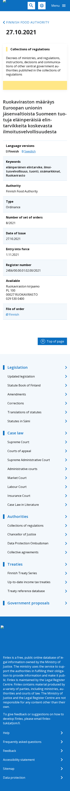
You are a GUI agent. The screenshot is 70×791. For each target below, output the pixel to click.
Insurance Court (18, 496)
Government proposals (28, 603)
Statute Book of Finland (24, 385)
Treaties (15, 564)
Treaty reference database (26, 591)
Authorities (17, 516)
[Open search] (31, 5)
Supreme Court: (18, 442)
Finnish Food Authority (27, 22)
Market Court (17, 478)
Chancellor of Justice (21, 534)
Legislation (17, 367)
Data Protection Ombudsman (27, 543)
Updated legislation (21, 376)
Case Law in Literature (23, 505)
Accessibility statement (19, 760)
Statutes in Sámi (18, 421)
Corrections (15, 403)
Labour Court (17, 487)
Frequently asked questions (22, 742)
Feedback (9, 751)
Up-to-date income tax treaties (28, 582)
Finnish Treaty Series (22, 573)
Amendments (16, 394)
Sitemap (8, 769)
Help (6, 733)
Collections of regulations (25, 525)
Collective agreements (22, 552)
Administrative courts (22, 469)
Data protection (14, 778)
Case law (15, 432)
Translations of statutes (24, 412)
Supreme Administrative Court (28, 460)
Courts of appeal (19, 451)
